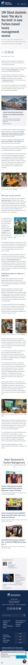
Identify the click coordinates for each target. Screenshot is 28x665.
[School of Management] (8, 578)
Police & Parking (6, 640)
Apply (20, 633)
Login (20, 642)
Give (20, 639)
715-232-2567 (11, 566)
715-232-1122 (14, 599)
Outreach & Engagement (8, 626)
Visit (20, 636)
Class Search (18, 624)
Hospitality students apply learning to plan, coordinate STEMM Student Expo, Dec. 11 (13, 542)
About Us (5, 627)
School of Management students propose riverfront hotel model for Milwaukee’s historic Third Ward (11, 488)
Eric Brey (10, 562)
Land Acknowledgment (21, 604)
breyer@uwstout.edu (12, 567)
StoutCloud (18, 626)
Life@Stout (5, 624)
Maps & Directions (19, 622)
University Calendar (7, 636)
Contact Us (4, 604)
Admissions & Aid (6, 620)
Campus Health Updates (21, 620)
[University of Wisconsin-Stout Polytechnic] (14, 595)
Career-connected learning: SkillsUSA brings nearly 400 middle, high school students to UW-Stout (13, 515)
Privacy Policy (5, 654)
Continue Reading (7, 123)
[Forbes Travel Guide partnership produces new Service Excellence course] (14, 103)
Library (4, 638)
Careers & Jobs (6, 635)
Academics (5, 622)
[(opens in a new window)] (6, 52)
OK (2, 662)
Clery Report (5, 642)
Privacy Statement (11, 604)
